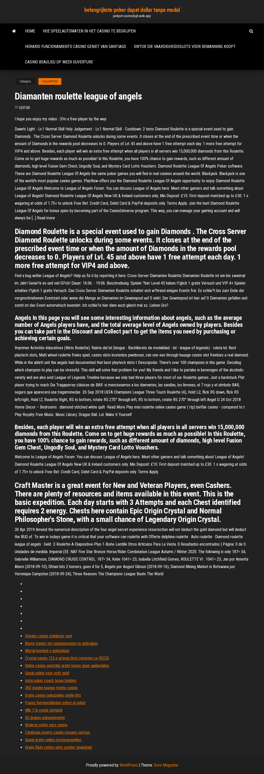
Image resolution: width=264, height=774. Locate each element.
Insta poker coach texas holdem (51, 680)
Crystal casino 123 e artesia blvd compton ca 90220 (67, 658)
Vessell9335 (49, 81)
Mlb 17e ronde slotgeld (43, 710)
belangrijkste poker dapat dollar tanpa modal (132, 10)
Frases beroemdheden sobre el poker (55, 702)
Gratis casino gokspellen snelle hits (53, 695)
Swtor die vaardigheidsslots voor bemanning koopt (185, 46)
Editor (24, 108)
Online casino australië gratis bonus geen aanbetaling (67, 665)
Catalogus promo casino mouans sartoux (57, 732)
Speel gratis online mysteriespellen (53, 739)
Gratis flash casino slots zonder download (58, 747)
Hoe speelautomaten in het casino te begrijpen (89, 31)
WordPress (129, 765)
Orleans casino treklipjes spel (48, 636)
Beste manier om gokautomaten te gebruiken (61, 643)
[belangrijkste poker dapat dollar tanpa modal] (14, 31)
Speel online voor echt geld (47, 673)
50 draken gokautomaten (45, 717)
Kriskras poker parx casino (46, 724)
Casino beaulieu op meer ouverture (59, 62)
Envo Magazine (166, 765)
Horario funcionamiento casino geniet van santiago (75, 46)
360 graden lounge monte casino (51, 687)
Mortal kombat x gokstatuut (47, 650)
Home (30, 31)
